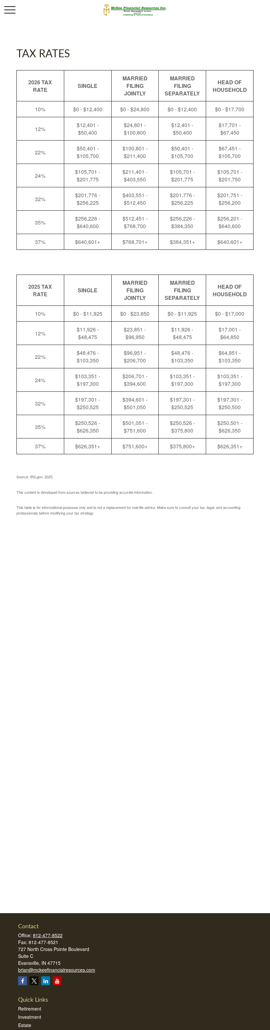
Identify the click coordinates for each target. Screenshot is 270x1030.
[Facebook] (22, 980)
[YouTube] (57, 980)
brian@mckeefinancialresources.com (56, 969)
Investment (29, 1017)
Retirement (29, 1008)
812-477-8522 (48, 935)
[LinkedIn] (45, 980)
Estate (24, 1025)
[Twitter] (34, 980)
